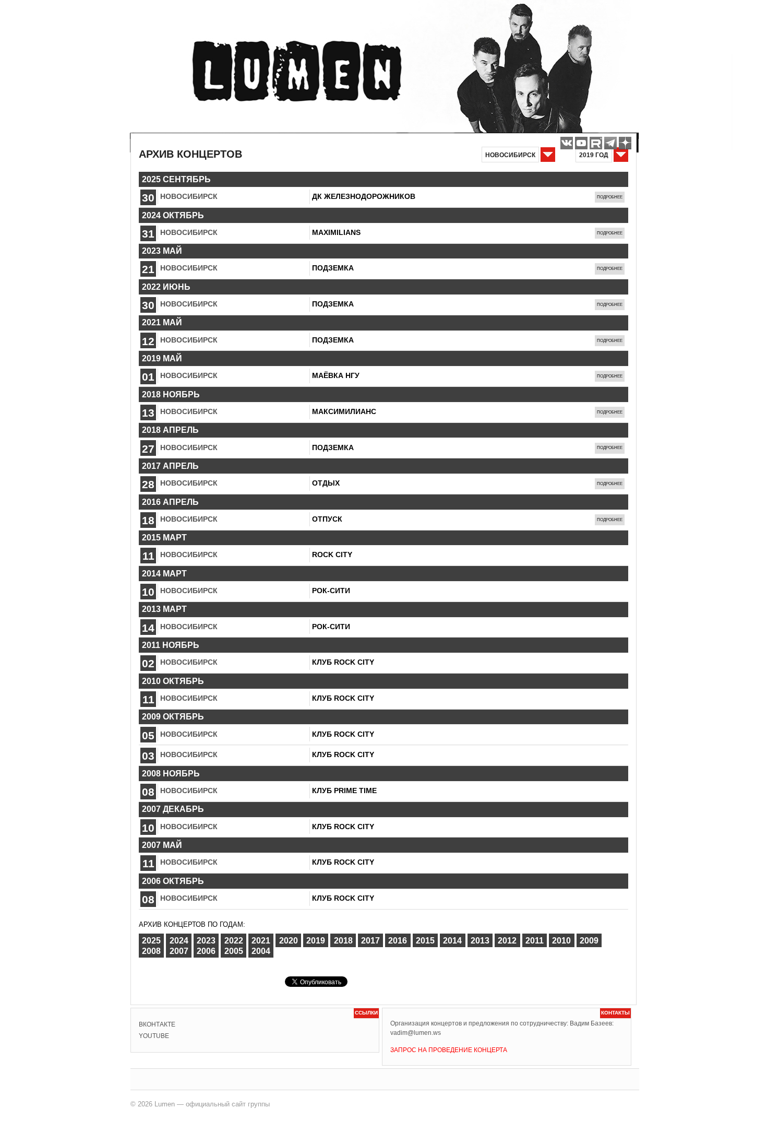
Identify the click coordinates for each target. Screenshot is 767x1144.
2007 (179, 951)
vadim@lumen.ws (415, 1032)
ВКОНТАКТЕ (157, 1024)
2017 (370, 940)
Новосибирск (189, 196)
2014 (452, 940)
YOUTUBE (154, 1036)
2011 (534, 940)
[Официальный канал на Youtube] (581, 143)
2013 (480, 940)
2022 (233, 940)
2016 (397, 940)
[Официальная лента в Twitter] (596, 143)
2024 (179, 940)
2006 (206, 951)
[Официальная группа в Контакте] (566, 143)
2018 (343, 940)
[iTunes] (625, 143)
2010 (561, 940)
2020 (288, 940)
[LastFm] (610, 143)
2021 (260, 940)
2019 (315, 940)
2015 (425, 940)
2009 (589, 940)
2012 (507, 940)
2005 (233, 951)
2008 (151, 951)
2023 (206, 940)
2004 (260, 951)
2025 (151, 940)
